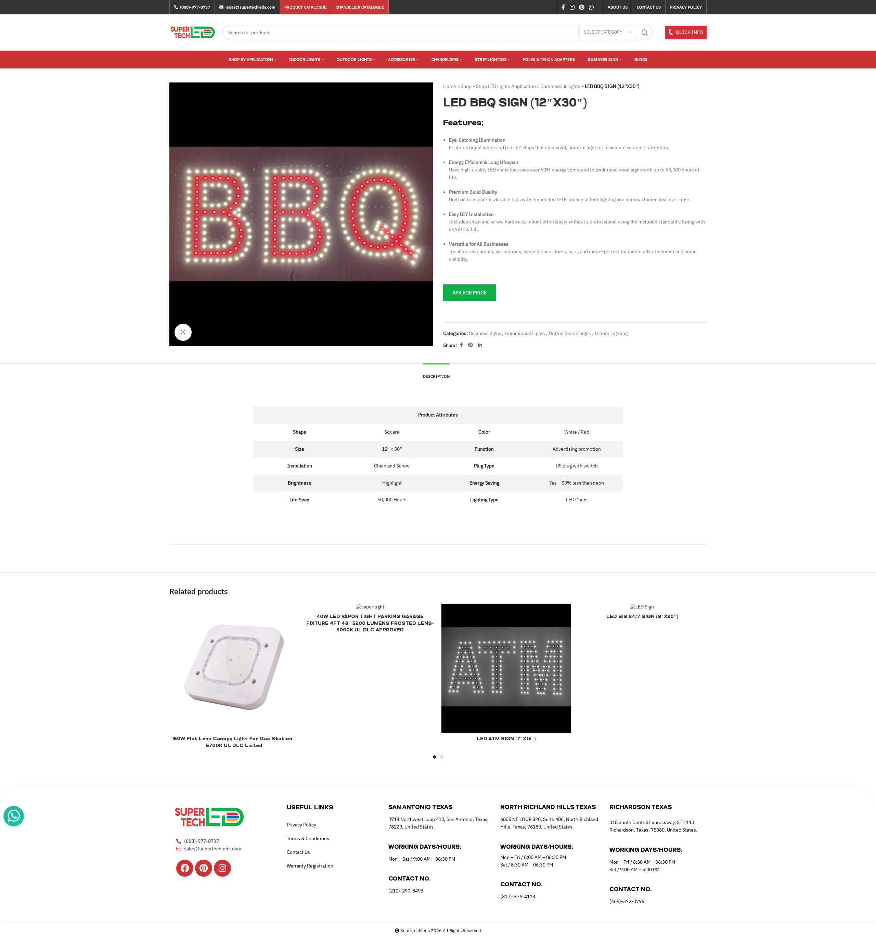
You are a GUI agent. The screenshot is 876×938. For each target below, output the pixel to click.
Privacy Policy (301, 825)
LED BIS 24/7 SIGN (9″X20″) (642, 616)
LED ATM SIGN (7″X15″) (506, 739)
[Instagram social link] (572, 7)
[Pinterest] (203, 868)
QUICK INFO (689, 32)
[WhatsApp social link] (591, 7)
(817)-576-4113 (517, 897)
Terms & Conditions (308, 838)
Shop (466, 86)
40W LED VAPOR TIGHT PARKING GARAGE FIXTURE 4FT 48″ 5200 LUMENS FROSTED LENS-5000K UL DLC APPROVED (370, 623)
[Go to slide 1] (434, 757)
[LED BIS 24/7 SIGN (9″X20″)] (642, 607)
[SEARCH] (645, 32)
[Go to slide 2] (441, 757)
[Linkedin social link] (480, 345)
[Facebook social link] (563, 7)
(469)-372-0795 (626, 901)
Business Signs (485, 333)
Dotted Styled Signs (570, 333)
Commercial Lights (560, 86)
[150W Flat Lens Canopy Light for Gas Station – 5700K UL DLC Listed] (234, 668)
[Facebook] (184, 868)
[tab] (436, 373)
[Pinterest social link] (582, 7)
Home (449, 86)
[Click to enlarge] (183, 332)
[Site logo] (192, 32)
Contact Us (298, 852)
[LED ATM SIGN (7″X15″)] (506, 668)
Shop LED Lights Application (506, 86)
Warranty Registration (310, 866)
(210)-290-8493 (405, 891)
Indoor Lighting (611, 333)
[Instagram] (222, 868)
